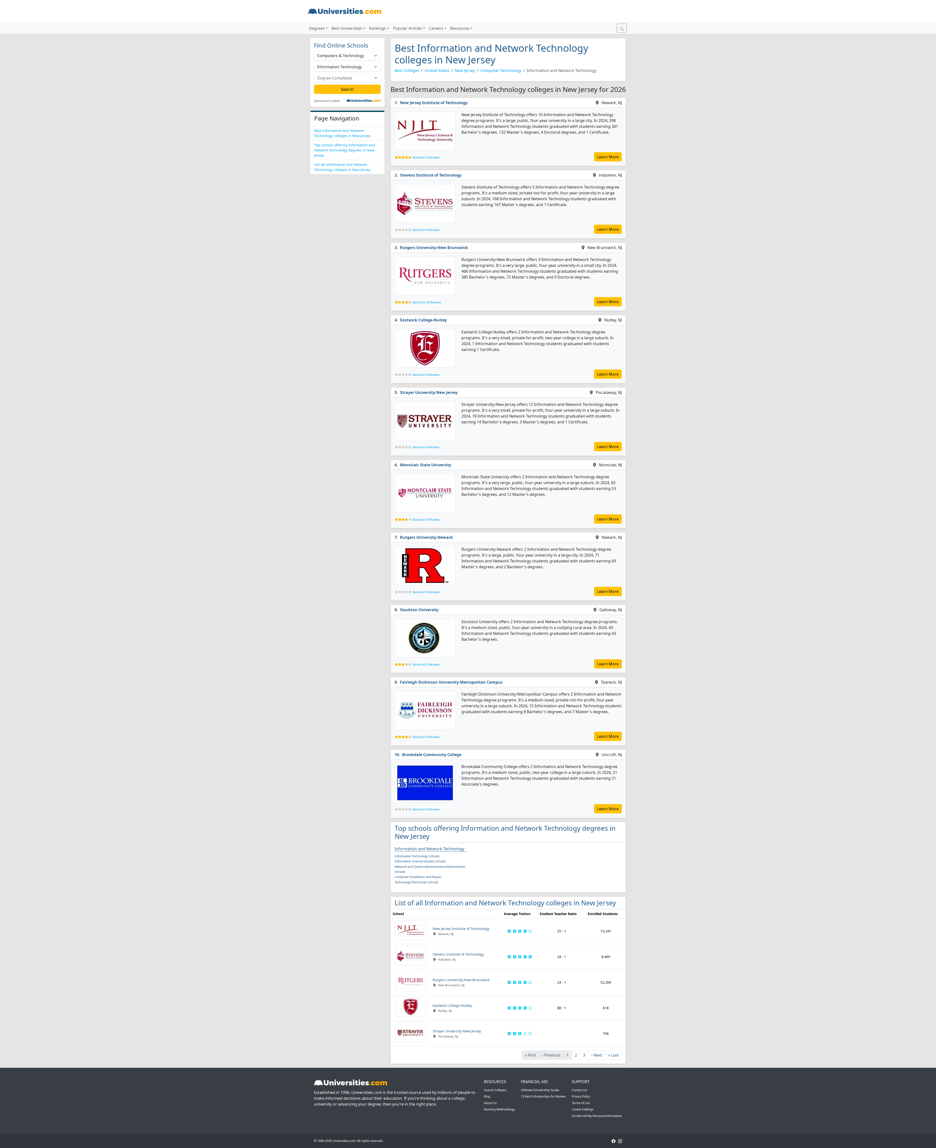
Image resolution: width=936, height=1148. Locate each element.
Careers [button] (436, 28)
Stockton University (419, 609)
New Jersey (465, 70)
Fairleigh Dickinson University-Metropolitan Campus (451, 682)
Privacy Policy (581, 1096)
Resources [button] (459, 28)
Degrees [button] (317, 28)
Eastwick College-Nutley (423, 320)
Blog (487, 1096)
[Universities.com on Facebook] (613, 1141)
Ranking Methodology (499, 1109)
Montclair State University (425, 465)
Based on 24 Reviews (427, 302)
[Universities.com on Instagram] (620, 1141)
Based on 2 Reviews (426, 157)
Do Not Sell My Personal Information (597, 1116)
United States (437, 70)
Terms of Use (581, 1103)
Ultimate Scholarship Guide (540, 1090)
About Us (490, 1103)
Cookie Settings (583, 1109)
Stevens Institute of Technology (430, 175)
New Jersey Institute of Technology (434, 102)
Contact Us (579, 1090)
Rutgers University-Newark (426, 537)
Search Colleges (495, 1090)
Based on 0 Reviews (426, 230)
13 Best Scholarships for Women (543, 1096)
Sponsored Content (327, 101)
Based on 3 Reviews (426, 520)
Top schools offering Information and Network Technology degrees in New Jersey (344, 150)
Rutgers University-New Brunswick (434, 247)
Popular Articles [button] (407, 28)
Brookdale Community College (431, 754)
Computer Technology (500, 70)
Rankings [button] (377, 28)
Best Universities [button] (347, 28)
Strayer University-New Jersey (429, 392)
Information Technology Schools (417, 856)
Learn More (608, 157)
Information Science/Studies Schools (420, 861)
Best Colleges (407, 70)
